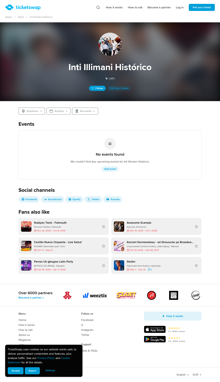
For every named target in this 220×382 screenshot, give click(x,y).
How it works (114, 7)
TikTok (85, 335)
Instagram (87, 330)
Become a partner (159, 7)
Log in (180, 7)
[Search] (98, 7)
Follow (99, 88)
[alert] (43, 361)
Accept (16, 370)
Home (8, 17)
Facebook (87, 320)
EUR (195, 374)
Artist (21, 17)
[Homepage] (23, 7)
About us (24, 335)
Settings (50, 370)
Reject (32, 370)
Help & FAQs (89, 350)
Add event (110, 169)
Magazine (25, 340)
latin (112, 78)
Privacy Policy (46, 358)
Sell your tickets (202, 7)
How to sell (135, 7)
